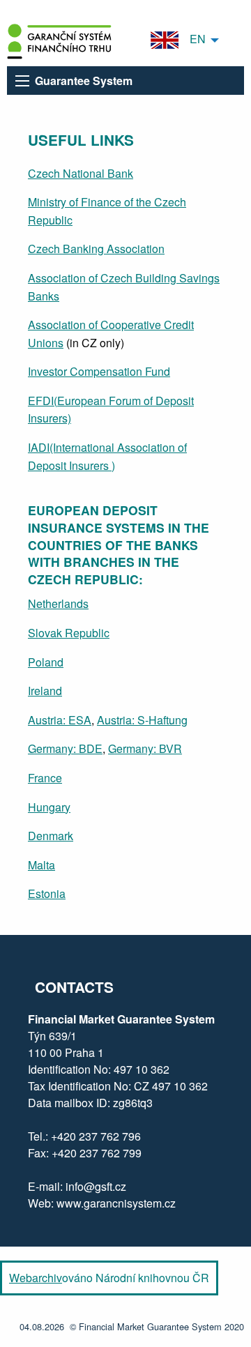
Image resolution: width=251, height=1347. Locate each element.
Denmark (50, 836)
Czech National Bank (80, 173)
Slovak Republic (68, 633)
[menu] (22, 80)
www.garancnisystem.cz (116, 1203)
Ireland (45, 691)
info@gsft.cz (96, 1186)
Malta (41, 865)
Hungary (49, 807)
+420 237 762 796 (96, 1136)
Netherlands (58, 603)
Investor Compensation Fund (99, 371)
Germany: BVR (145, 748)
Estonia (47, 893)
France (45, 778)
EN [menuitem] (192, 39)
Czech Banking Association (96, 249)
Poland (45, 662)
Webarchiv (35, 1278)
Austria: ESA (59, 720)
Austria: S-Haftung (142, 720)
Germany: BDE (65, 748)
